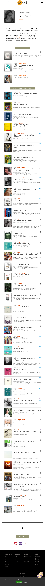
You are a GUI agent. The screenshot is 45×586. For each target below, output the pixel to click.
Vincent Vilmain (16, 498)
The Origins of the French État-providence (23, 136)
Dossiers (16, 561)
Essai (14, 52)
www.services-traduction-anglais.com (15, 37)
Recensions (17, 558)
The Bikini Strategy (19, 348)
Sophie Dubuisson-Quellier (24, 55)
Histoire (22, 52)
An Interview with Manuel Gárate (20, 434)
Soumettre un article (27, 559)
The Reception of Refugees (22, 400)
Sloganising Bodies (19, 369)
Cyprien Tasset (22, 266)
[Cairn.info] (27, 543)
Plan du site (26, 564)
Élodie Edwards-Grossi (18, 222)
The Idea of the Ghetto (21, 474)
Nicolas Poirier (16, 362)
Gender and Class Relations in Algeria (20, 351)
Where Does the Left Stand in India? (25, 254)
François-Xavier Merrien (18, 138)
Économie (25, 63)
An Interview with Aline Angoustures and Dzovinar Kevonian (25, 403)
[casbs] (15, 543)
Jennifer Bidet (16, 350)
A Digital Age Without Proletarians (25, 390)
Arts (22, 231)
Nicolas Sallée (16, 381)
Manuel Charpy (17, 55)
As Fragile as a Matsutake (21, 264)
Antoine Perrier (16, 319)
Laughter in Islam (19, 507)
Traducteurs (28, 12)
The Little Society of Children (23, 379)
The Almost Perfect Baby (21, 244)
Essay (15, 133)
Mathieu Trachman (17, 445)
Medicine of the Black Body (22, 221)
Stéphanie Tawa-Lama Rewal (24, 255)
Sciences (6, 568)
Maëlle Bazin (16, 371)
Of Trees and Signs (19, 285)
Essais (16, 556)
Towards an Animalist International (25, 94)
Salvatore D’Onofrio (17, 412)
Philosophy (21, 123)
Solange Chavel (16, 116)
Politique (20, 63)
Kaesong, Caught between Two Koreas (24, 453)
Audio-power (17, 233)
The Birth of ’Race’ (19, 496)
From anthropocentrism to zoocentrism (21, 194)
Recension (15, 63)
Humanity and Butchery (21, 275)
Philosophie (7, 564)
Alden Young (17, 68)
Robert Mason (17, 78)
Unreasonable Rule (19, 317)
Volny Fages (16, 148)
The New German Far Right (22, 327)
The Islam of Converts (20, 338)
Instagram (38, 563)
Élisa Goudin (16, 329)
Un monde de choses (20, 53)
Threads (37, 561)
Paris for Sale (17, 421)
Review (15, 92)
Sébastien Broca (17, 391)
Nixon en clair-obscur (20, 77)
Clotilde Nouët (16, 181)
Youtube (22, 574)
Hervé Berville (16, 464)
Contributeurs (21, 12)
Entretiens (17, 559)
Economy (23, 167)
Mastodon (38, 559)
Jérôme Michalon (17, 193)
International (25, 208)
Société (18, 52)
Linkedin (22, 576)
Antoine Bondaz (17, 455)
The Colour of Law (19, 210)
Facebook (23, 573)
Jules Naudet (16, 255)
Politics (19, 102)
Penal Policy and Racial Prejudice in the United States (25, 485)
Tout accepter (19, 582)
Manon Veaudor (17, 488)
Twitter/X (37, 564)
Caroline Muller (16, 297)
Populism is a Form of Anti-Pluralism (25, 463)
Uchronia (16, 200)
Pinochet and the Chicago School (24, 431)
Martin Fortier (16, 286)
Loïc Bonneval (16, 422)
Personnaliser (26, 582)
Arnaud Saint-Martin (17, 172)
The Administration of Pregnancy (24, 295)
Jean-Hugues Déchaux (18, 245)
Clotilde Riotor (16, 266)
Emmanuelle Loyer (17, 201)
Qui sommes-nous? (27, 556)
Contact (25, 558)
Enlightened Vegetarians (21, 125)
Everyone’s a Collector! (21, 307)
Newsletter (38, 556)
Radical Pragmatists (20, 104)
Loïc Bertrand (16, 235)
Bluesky (37, 558)
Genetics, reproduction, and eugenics (20, 246)
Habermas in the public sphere (23, 179)
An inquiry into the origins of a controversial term (23, 140)
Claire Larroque (16, 159)
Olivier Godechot (17, 308)
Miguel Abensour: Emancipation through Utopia (24, 359)
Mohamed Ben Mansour (18, 508)
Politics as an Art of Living (22, 114)
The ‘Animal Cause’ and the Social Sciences (24, 190)
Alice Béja (16, 212)
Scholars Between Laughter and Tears (24, 146)
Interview (15, 398)
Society (19, 92)
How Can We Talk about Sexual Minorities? (23, 442)
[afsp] (20, 543)
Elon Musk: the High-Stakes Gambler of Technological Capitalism (26, 169)
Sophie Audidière (17, 126)
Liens (25, 563)
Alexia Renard (16, 95)
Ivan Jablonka (16, 402)
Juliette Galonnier (17, 339)
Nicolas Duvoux (16, 476)
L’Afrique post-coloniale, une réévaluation (23, 66)
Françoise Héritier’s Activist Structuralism (27, 410)
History (22, 133)
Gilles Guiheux (31, 55)
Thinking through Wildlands (23, 157)
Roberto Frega (16, 105)
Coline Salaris (16, 276)
